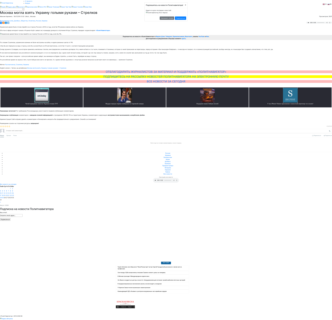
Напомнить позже (167, 18)
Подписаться (180, 18)
